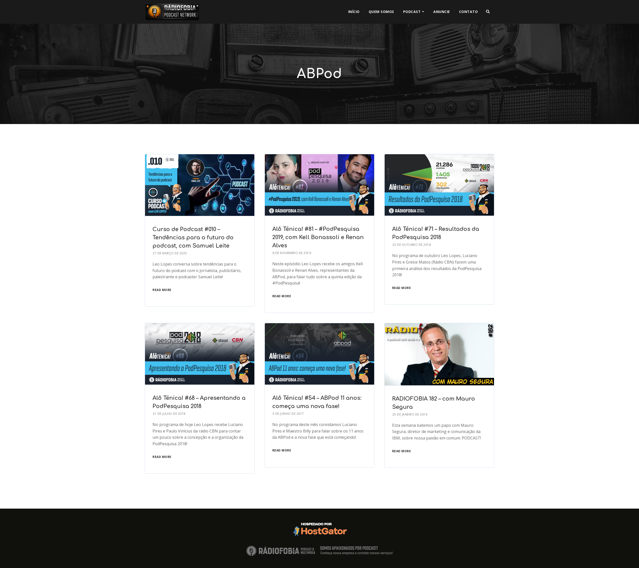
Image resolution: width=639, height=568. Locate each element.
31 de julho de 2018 (169, 414)
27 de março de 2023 (170, 253)
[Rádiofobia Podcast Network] (172, 12)
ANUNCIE (441, 11)
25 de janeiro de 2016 (410, 414)
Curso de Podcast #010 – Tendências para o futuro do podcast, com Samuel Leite (193, 237)
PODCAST (412, 11)
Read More (162, 290)
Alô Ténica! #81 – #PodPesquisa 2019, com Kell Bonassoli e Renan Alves (318, 237)
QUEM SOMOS (381, 11)
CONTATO (468, 11)
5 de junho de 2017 (288, 414)
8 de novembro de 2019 (292, 253)
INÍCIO (354, 11)
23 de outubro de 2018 (411, 245)
